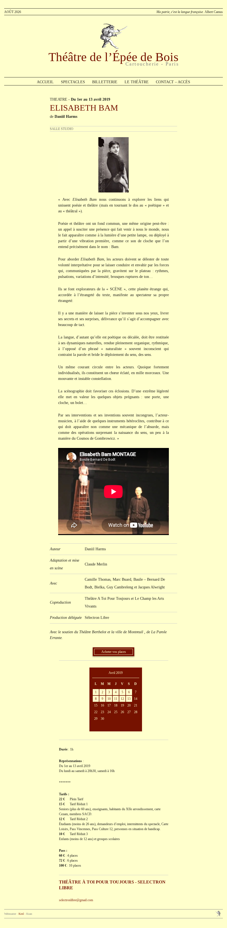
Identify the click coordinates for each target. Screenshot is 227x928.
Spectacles (73, 82)
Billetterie (104, 82)
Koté (21, 913)
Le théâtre (137, 82)
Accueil (45, 82)
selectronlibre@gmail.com (76, 900)
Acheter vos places (113, 652)
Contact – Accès (173, 82)
